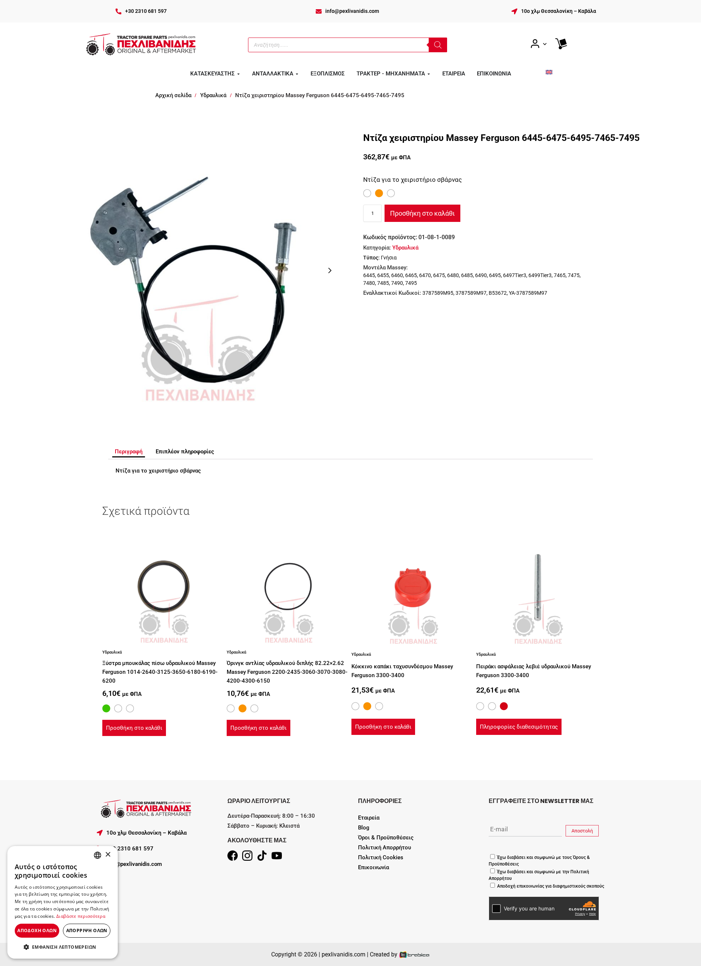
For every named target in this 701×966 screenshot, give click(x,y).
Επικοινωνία (373, 867)
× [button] (107, 854)
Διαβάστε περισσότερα (80, 916)
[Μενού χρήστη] (538, 44)
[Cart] (561, 43)
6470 (425, 275)
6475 (439, 275)
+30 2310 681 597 (146, 11)
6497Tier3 (514, 275)
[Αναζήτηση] (438, 45)
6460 (397, 275)
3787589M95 (437, 293)
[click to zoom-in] (198, 270)
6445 (369, 275)
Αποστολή (582, 831)
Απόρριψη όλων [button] (86, 930)
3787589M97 (471, 293)
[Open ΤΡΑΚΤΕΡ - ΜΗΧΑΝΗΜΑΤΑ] (429, 74)
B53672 (498, 293)
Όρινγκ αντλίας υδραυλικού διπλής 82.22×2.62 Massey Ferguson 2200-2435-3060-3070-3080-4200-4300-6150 (287, 672)
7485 (383, 283)
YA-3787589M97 (528, 293)
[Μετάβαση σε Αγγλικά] (549, 72)
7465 (560, 275)
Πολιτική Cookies (380, 857)
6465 (411, 275)
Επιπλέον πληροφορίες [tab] (185, 451)
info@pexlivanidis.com (352, 11)
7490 (397, 283)
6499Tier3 (540, 275)
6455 (383, 275)
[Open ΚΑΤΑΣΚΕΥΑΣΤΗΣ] (238, 74)
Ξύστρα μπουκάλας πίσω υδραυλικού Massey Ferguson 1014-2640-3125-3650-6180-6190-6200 (159, 672)
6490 (481, 275)
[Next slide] (329, 270)
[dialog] (62, 902)
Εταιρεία (368, 817)
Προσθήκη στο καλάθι (422, 213)
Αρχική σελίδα (173, 95)
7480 (369, 283)
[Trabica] (414, 954)
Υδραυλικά (213, 95)
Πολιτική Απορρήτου (384, 847)
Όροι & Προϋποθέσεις (386, 837)
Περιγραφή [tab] (128, 451)
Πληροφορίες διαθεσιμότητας (519, 726)
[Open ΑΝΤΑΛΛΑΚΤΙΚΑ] (297, 74)
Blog (363, 827)
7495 (411, 283)
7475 (574, 275)
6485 (467, 275)
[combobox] (97, 855)
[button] (62, 946)
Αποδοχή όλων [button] (37, 930)
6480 (453, 275)
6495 (495, 275)
